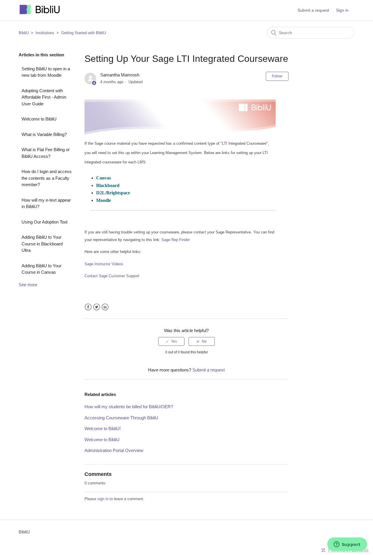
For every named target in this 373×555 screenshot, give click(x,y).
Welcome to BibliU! (103, 428)
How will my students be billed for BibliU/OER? (129, 406)
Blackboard (107, 185)
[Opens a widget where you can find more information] (347, 544)
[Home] (40, 13)
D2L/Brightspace (113, 192)
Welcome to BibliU (39, 118)
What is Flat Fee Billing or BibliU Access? (46, 153)
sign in (102, 499)
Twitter (96, 307)
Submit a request (313, 10)
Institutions (45, 33)
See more (28, 284)
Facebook (88, 307)
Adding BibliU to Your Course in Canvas (41, 269)
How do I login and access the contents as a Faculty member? (47, 178)
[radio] (171, 341)
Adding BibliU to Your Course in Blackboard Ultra (42, 244)
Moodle (103, 200)
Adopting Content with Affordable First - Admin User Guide (44, 97)
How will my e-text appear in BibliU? (46, 203)
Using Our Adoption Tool (44, 221)
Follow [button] (277, 76)
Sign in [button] (342, 10)
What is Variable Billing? (44, 134)
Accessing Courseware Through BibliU (121, 417)
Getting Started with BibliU (83, 33)
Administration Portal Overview (114, 450)
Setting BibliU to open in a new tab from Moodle (46, 72)
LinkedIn (105, 307)
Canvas (103, 177)
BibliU (24, 33)
